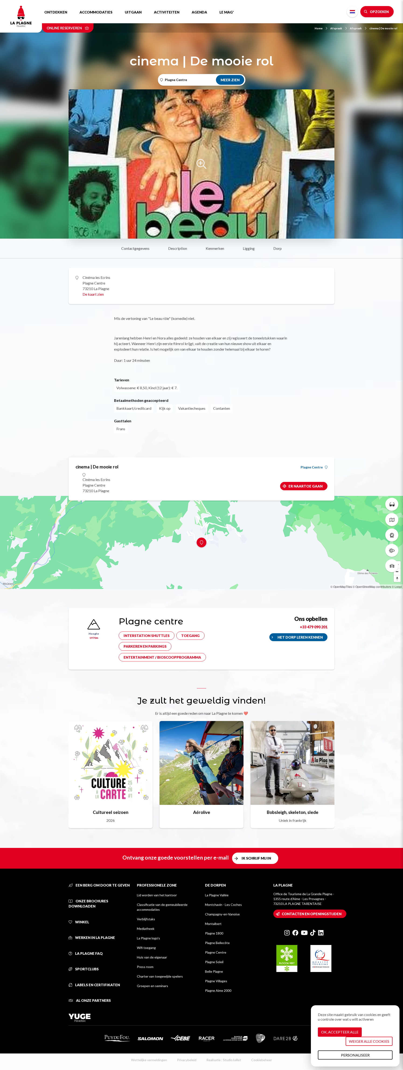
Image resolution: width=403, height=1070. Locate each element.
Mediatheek (145, 929)
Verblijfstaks (146, 919)
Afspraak (336, 28)
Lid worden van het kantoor (157, 895)
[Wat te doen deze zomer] (391, 504)
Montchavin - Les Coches (223, 905)
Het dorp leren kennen (300, 637)
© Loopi (397, 587)
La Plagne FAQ (88, 953)
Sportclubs (86, 969)
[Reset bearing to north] (397, 578)
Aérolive (201, 812)
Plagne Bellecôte (217, 943)
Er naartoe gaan (305, 486)
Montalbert (213, 924)
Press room (145, 967)
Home (319, 28)
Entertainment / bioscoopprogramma (162, 657)
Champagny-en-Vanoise (222, 914)
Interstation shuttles (147, 635)
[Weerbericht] (391, 550)
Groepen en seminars (152, 986)
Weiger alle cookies (369, 1041)
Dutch (352, 11)
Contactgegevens (135, 248)
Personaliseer (355, 1055)
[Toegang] (391, 565)
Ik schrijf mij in (256, 858)
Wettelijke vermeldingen (149, 1060)
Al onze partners (93, 1000)
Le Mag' (226, 12)
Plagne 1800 (214, 933)
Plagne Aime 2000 (218, 990)
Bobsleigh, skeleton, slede (292, 812)
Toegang (190, 635)
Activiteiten (166, 12)
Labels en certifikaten (97, 985)
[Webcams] (391, 535)
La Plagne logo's (148, 938)
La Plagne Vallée (217, 895)
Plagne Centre (312, 467)
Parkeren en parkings (145, 646)
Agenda (199, 12)
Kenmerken (215, 248)
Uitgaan (133, 12)
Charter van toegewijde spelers (160, 976)
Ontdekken (55, 12)
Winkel (81, 922)
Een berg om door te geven (102, 885)
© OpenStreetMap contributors (372, 587)
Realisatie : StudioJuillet (223, 1060)
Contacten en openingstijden (311, 914)
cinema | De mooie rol (383, 28)
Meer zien (230, 80)
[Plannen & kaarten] (391, 519)
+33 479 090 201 (313, 627)
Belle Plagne (214, 971)
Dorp (277, 248)
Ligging (249, 248)
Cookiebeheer (261, 1060)
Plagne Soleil (214, 962)
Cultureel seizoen (110, 812)
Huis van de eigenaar (152, 957)
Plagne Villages (216, 981)
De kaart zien (93, 294)
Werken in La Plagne (94, 937)
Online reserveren (65, 28)
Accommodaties (96, 12)
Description (177, 248)
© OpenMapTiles (341, 587)
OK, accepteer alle (339, 1032)
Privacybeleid (186, 1060)
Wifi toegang (146, 948)
